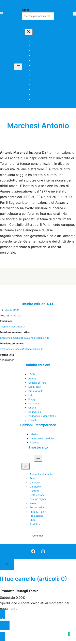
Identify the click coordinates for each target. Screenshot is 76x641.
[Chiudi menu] (29, 32)
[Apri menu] (18, 66)
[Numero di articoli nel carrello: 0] (74, 13)
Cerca (25, 9)
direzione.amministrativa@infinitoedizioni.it (24, 337)
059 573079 (12, 309)
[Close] (7, 565)
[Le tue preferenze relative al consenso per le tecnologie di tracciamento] (69, 634)
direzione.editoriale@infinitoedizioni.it (21, 349)
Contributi (38, 535)
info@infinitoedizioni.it (12, 326)
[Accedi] (69, 13)
